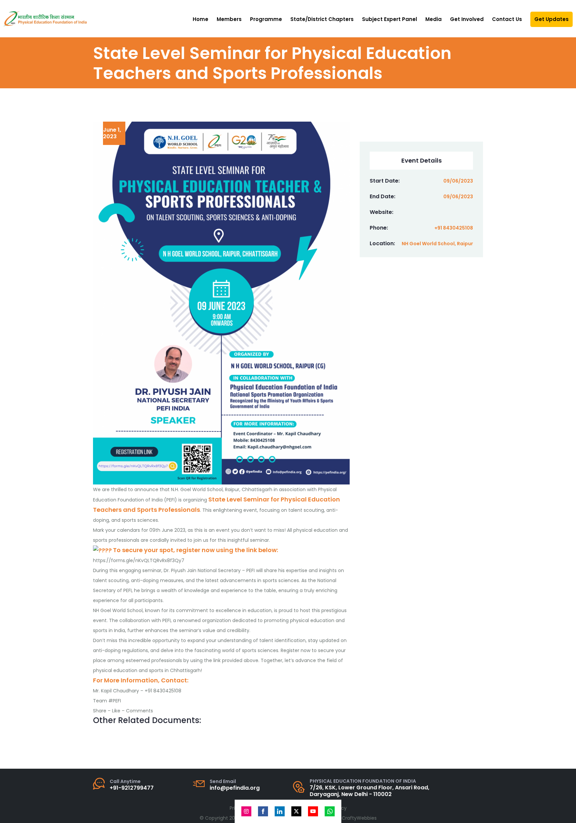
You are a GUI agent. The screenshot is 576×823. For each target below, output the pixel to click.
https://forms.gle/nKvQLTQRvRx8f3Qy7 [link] (138, 560)
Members (229, 19)
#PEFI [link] (114, 700)
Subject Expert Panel (389, 19)
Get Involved (467, 19)
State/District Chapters (322, 19)
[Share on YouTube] (313, 811)
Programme (266, 19)
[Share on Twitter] (296, 811)
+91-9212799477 (132, 788)
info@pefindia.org (235, 788)
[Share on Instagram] (246, 811)
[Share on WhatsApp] (330, 811)
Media (433, 19)
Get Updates (551, 19)
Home (200, 19)
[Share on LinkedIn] (280, 811)
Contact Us (507, 19)
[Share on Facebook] (263, 811)
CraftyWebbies (359, 818)
